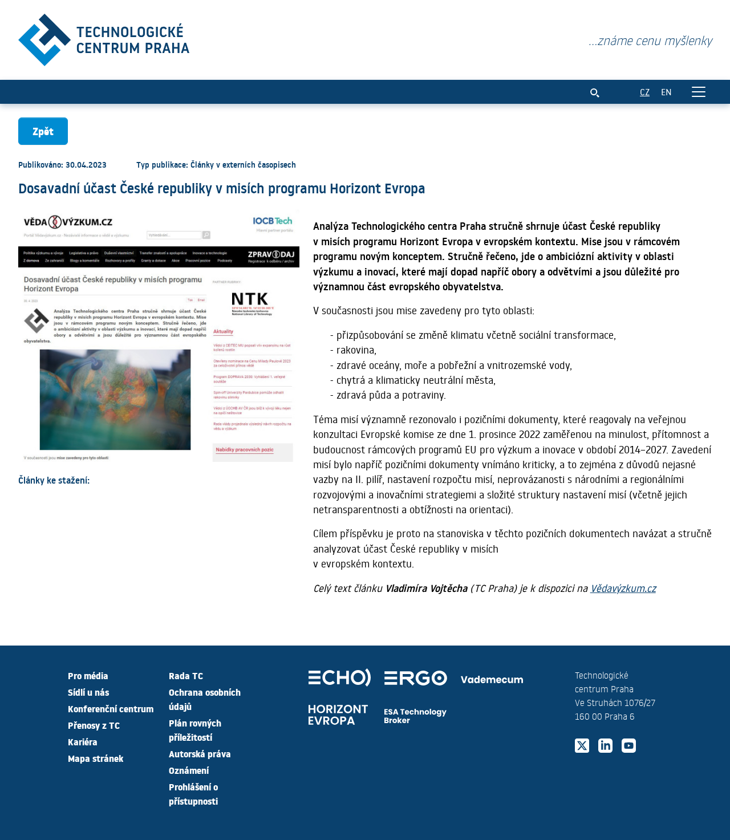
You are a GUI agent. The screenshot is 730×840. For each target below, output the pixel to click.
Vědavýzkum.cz (623, 588)
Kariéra (83, 741)
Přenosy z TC (94, 725)
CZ (645, 91)
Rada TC (186, 675)
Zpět (43, 130)
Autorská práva (200, 753)
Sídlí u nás (88, 691)
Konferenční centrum (110, 708)
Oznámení (189, 770)
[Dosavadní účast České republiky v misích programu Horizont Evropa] (103, 37)
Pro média (88, 675)
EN (666, 91)
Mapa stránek (95, 758)
